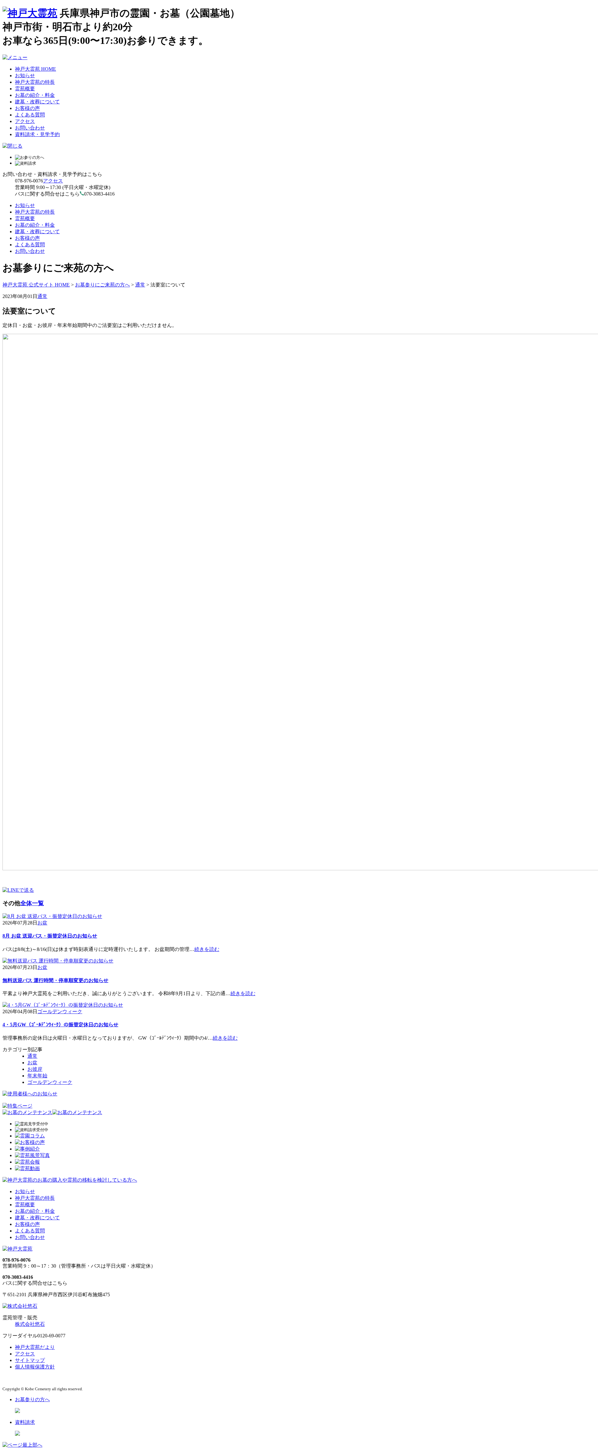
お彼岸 (34, 1069)
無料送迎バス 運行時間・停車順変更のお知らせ (55, 980)
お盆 (42, 922)
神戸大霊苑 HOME (35, 69)
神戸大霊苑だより (35, 1347)
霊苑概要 (25, 88)
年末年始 (37, 1075)
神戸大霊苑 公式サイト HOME (36, 284)
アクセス (25, 121)
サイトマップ (30, 1360)
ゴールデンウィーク (59, 1011)
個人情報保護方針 (35, 1366)
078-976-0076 (29, 180)
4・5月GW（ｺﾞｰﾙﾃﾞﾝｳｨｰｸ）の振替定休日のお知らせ (60, 1024)
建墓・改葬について (37, 101)
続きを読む (206, 949)
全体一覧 (32, 903)
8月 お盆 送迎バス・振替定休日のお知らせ (49, 935)
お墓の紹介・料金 (35, 95)
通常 (140, 284)
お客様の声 (27, 108)
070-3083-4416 (17, 1277)
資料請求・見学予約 (37, 134)
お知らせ (25, 75)
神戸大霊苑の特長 (35, 82)
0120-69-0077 (51, 1335)
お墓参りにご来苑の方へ (102, 284)
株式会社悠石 (30, 1324)
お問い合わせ (30, 127)
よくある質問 (30, 114)
